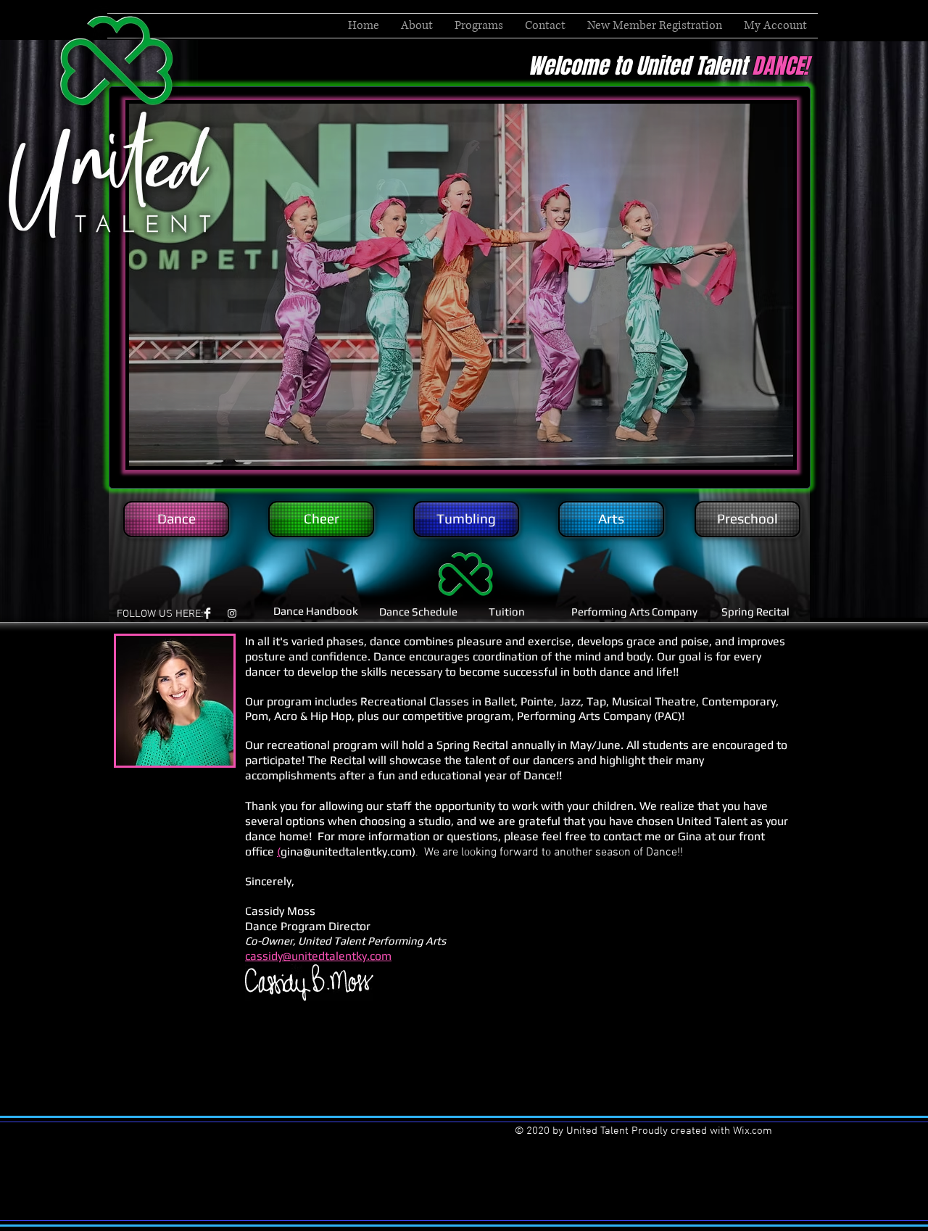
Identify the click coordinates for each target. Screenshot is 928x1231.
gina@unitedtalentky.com (346, 851)
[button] (479, 26)
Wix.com (752, 1130)
